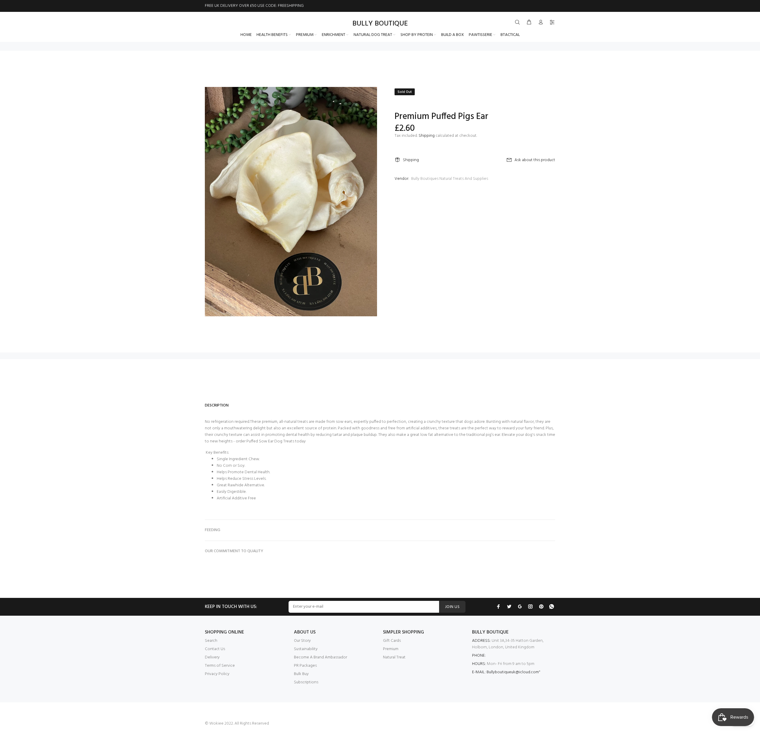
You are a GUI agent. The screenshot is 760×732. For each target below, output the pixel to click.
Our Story (302, 640)
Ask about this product (534, 160)
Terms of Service (220, 665)
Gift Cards (392, 640)
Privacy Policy (217, 674)
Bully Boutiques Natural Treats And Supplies (449, 178)
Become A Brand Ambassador (320, 657)
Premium (390, 649)
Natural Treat (394, 657)
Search (211, 640)
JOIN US (452, 607)
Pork (222, 46)
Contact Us (215, 649)
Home (209, 46)
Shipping (427, 135)
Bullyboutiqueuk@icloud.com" (513, 672)
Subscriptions (306, 682)
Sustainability (306, 649)
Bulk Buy (301, 674)
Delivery (212, 657)
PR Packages (305, 665)
